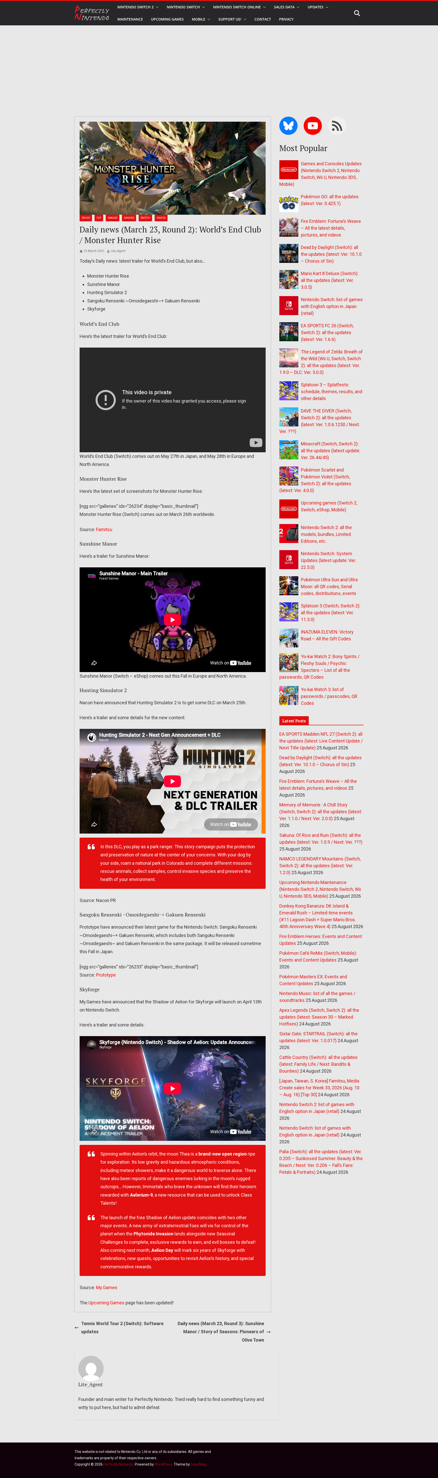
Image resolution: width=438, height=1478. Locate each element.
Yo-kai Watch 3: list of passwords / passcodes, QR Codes (329, 696)
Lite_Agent (118, 251)
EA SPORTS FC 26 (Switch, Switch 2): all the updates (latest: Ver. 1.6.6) (327, 332)
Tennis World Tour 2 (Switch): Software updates (122, 1327)
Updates (315, 7)
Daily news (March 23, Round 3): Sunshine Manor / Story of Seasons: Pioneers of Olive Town (221, 1332)
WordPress (163, 1464)
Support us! (229, 19)
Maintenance (130, 19)
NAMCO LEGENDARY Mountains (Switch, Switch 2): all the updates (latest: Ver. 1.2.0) (320, 865)
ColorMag (198, 1464)
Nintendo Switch (183, 7)
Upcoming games (167, 19)
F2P (99, 218)
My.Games (106, 1287)
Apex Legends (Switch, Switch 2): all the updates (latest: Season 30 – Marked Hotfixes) (319, 1016)
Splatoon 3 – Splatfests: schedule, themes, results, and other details (331, 391)
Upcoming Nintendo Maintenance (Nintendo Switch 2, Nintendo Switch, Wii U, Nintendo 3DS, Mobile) (320, 889)
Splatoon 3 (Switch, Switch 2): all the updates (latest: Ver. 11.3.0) (330, 612)
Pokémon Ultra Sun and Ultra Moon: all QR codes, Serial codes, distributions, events (329, 586)
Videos (161, 218)
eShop (86, 218)
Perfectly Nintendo (118, 1464)
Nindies (129, 218)
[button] (156, 7)
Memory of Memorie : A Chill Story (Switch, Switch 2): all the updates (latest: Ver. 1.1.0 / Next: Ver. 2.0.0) (320, 811)
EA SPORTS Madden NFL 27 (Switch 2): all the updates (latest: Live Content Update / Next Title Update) (321, 740)
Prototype (106, 975)
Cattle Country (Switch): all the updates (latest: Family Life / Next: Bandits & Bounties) (318, 1064)
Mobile (198, 19)
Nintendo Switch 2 (135, 7)
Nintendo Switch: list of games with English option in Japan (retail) (332, 306)
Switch (145, 218)
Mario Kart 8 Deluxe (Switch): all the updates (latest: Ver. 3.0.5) (329, 280)
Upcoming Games (106, 1302)
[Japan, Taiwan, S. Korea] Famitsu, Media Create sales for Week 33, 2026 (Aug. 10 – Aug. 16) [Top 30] (319, 1087)
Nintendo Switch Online (237, 7)
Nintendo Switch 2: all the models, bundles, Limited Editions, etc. (326, 534)
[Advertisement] (219, 63)
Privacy (286, 19)
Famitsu (104, 529)
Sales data (284, 7)
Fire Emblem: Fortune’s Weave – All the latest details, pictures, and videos (331, 228)
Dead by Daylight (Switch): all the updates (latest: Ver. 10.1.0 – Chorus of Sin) (331, 254)
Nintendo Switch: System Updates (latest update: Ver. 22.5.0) (328, 560)
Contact (262, 19)
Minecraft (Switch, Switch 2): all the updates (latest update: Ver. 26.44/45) (330, 450)
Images (112, 218)
